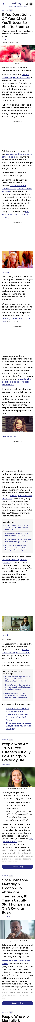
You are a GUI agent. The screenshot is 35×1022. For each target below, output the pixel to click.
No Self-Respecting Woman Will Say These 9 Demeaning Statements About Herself (18, 679)
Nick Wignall (6, 765)
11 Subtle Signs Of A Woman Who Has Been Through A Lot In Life (18, 541)
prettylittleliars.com (11, 436)
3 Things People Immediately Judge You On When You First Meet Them (17, 527)
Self (11, 10)
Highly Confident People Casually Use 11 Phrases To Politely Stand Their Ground (16, 695)
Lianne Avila (6, 917)
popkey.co (7, 272)
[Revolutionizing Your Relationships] (17, 3)
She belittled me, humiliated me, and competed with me (17, 188)
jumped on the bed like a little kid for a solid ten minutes (17, 382)
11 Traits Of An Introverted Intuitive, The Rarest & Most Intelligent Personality (16, 548)
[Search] (26, 4)
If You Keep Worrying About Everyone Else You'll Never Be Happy (19, 726)
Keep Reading (17, 867)
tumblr (5, 635)
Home (4, 10)
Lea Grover (6, 40)
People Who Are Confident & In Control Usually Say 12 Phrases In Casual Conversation (18, 687)
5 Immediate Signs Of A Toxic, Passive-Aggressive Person (17, 534)
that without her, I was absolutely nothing (15, 214)
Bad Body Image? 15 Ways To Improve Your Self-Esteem (19, 717)
